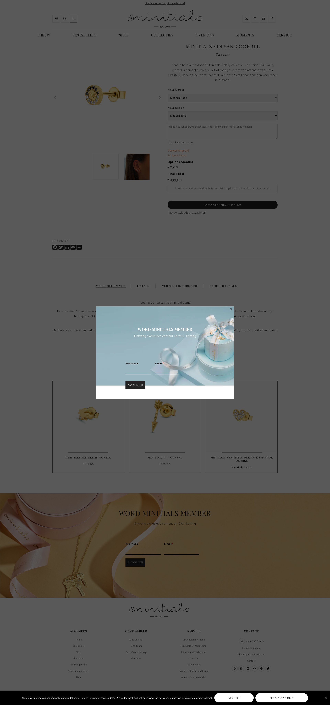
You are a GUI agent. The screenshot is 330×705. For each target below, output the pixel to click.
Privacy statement (282, 697)
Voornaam (132, 364)
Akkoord (234, 697)
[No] (325, 697)
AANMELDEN (135, 385)
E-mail (159, 364)
